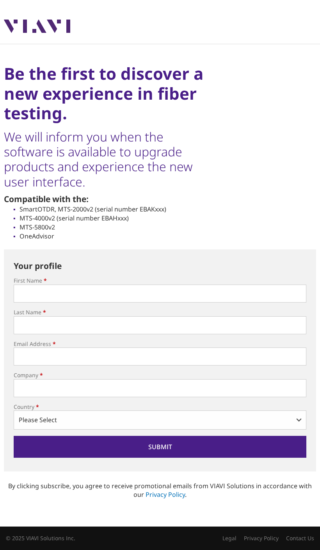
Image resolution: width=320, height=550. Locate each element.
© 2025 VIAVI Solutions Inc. (40, 538)
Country (26, 406)
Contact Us (300, 538)
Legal (229, 538)
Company (28, 375)
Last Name (30, 312)
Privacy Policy (165, 494)
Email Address (35, 344)
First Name (30, 280)
